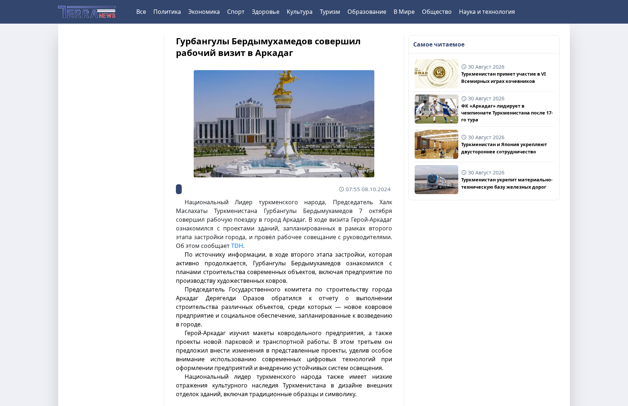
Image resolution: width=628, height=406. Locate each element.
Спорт (236, 12)
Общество (437, 12)
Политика (167, 12)
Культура (300, 12)
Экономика (204, 12)
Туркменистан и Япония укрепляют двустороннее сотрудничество (504, 147)
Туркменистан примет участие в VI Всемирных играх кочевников (503, 77)
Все (141, 12)
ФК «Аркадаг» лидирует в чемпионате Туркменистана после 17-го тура (507, 112)
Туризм (330, 12)
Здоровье (265, 12)
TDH (237, 246)
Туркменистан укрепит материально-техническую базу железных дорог (506, 183)
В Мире (404, 12)
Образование (366, 12)
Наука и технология (487, 12)
